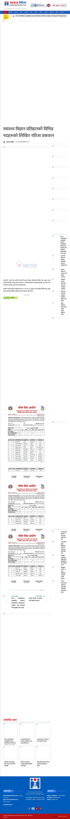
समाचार (15, 12)
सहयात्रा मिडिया (10, 142)
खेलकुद (51, 12)
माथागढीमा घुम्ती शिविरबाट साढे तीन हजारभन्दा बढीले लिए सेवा (63, 547)
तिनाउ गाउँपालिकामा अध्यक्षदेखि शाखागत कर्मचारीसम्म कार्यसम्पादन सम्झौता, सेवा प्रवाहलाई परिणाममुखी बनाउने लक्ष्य (32, 16)
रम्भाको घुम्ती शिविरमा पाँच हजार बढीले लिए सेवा (64, 535)
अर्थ (31, 12)
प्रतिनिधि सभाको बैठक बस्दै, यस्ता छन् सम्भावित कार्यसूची (9, 764)
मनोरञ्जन (61, 12)
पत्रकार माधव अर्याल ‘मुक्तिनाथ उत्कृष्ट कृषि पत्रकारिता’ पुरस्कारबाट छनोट (64, 586)
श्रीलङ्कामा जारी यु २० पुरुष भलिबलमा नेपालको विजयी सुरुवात (63, 573)
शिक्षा (57, 12)
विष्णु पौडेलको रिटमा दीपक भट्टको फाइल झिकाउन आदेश (43, 764)
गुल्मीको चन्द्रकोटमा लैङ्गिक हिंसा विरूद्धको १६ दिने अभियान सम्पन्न (64, 560)
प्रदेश (21, 12)
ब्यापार (36, 12)
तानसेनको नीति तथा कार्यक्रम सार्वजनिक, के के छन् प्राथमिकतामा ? (26, 741)
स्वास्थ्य (46, 12)
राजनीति (26, 12)
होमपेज (10, 12)
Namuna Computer (62, 816)
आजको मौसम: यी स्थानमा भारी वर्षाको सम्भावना (43, 740)
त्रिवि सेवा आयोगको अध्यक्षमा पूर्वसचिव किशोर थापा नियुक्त (26, 764)
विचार (41, 12)
